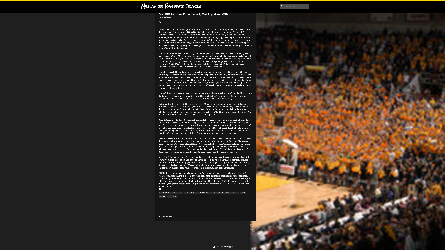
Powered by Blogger (224, 247)
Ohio (243, 193)
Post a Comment (165, 217)
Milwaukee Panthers (230, 193)
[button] (160, 21)
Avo (180, 193)
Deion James (205, 193)
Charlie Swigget (191, 193)
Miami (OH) (216, 193)
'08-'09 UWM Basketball (168, 193)
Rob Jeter (172, 196)
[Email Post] (160, 190)
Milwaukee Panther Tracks (171, 6)
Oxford (162, 196)
